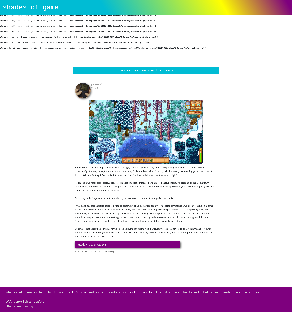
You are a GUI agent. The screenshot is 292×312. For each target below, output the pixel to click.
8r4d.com (79, 292)
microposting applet (136, 292)
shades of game (31, 7)
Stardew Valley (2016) (91, 244)
